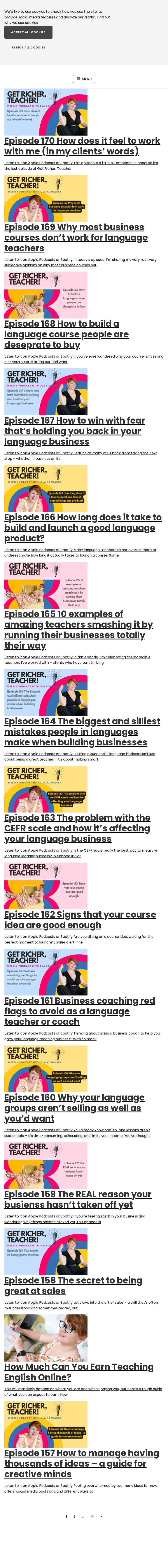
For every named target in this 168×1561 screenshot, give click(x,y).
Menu (87, 78)
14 (92, 1516)
